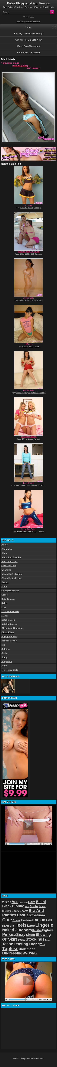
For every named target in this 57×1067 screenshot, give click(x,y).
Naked (8, 930)
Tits (42, 944)
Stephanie (6, 661)
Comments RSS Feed (32, 21)
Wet (40, 300)
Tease (36, 300)
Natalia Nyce (8, 620)
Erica (4, 586)
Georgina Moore (10, 591)
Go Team (28, 205)
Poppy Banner (9, 636)
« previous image (10, 63)
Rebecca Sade (9, 641)
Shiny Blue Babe (28, 529)
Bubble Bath (28, 298)
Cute (7, 919)
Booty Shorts (20, 910)
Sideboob (34, 393)
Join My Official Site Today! (28, 33)
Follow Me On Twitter (28, 52)
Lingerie (27, 393)
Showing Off (35, 485)
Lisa (3, 607)
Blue (27, 906)
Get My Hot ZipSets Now (28, 40)
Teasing (42, 393)
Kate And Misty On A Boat (28, 252)
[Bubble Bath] (28, 277)
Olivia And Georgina (12, 628)
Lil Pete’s (28, 344)
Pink (6, 934)
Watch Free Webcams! (29, 46)
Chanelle (6, 570)
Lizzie (4, 615)
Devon (4, 582)
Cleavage (19, 393)
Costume (23, 208)
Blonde (30, 439)
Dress (16, 920)
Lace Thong (28, 483)
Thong (43, 485)
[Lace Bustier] (8, 686)
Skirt (12, 939)
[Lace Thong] (28, 462)
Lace (28, 485)
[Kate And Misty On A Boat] (28, 231)
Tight (35, 531)
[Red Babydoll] (28, 370)
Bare (31, 902)
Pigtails (48, 930)
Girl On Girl (29, 254)
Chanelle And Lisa (11, 578)
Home (28, 27)
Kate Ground (8, 599)
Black (6, 906)
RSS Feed (20, 21)
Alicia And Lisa (9, 561)
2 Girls (24, 439)
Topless (41, 531)
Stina (4, 666)
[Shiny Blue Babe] (28, 509)
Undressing (12, 953)
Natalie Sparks (9, 624)
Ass (17, 485)
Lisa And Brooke (10, 611)
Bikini (22, 254)
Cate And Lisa (8, 565)
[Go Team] (28, 185)
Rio (3, 645)
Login (32, 17)
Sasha (4, 653)
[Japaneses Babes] (28, 416)
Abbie (4, 545)
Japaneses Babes (28, 437)
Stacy (4, 657)
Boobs (21, 300)
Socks (31, 346)
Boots (42, 906)
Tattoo (47, 940)
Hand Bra (29, 300)
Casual (25, 346)
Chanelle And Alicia (11, 574)
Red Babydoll (28, 390)
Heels (30, 208)
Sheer (30, 935)
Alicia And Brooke (11, 557)
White (33, 953)
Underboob (27, 949)
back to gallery (20, 65)
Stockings (37, 208)
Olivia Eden (7, 632)
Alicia (4, 553)
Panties (37, 439)
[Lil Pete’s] (28, 324)
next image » (33, 68)
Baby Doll (23, 902)
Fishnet (27, 920)
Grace (4, 595)
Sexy (25, 531)
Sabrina (5, 649)
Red (13, 935)
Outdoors (38, 254)
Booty (6, 910)
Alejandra (6, 549)
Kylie (4, 603)
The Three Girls (9, 670)
